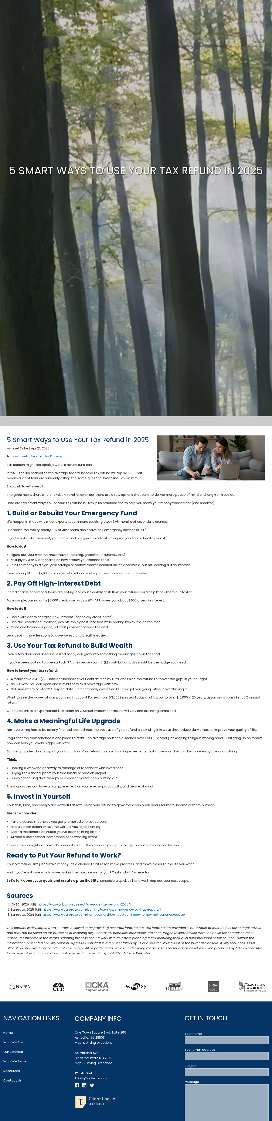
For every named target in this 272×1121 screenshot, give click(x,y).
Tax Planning (53, 456)
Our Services (13, 1051)
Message (208, 1081)
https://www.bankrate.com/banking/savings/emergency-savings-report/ (101, 909)
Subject (207, 1065)
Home (8, 1032)
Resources (11, 1071)
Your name (209, 1033)
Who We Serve (15, 1061)
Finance (36, 456)
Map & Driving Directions (93, 1042)
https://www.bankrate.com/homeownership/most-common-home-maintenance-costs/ (114, 914)
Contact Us (12, 1080)
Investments (20, 456)
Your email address (216, 1049)
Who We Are (13, 1042)
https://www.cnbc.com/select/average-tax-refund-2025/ (84, 904)
